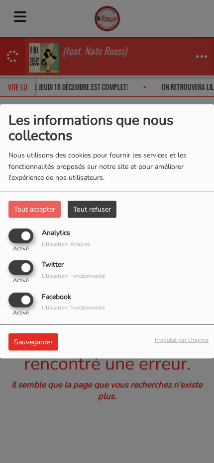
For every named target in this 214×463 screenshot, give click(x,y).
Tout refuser (92, 209)
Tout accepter (34, 209)
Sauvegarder (33, 341)
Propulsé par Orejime (182, 339)
